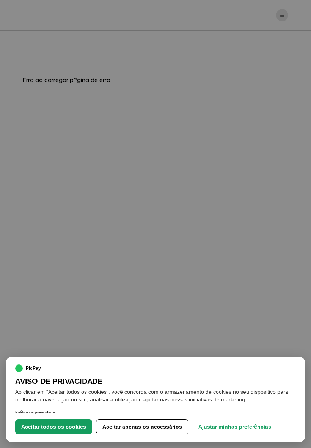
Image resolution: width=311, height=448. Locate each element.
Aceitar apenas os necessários (142, 427)
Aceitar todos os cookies (53, 427)
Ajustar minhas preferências (234, 427)
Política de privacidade (35, 412)
